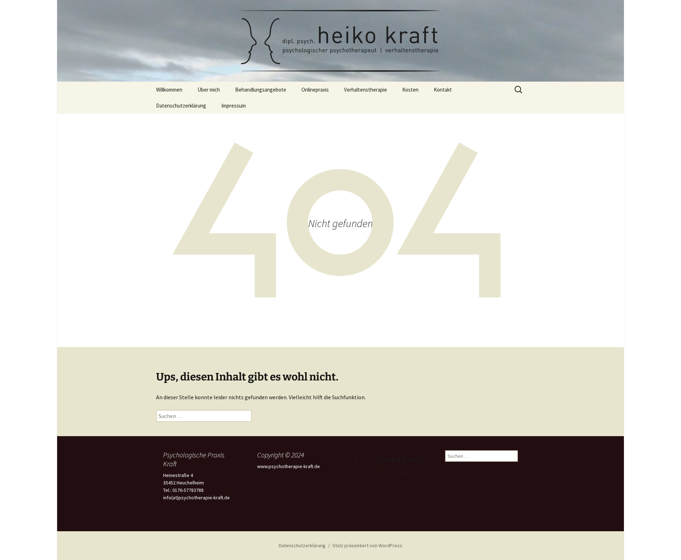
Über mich (209, 89)
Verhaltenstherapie (365, 89)
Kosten (410, 89)
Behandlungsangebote (260, 89)
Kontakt (443, 89)
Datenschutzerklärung (181, 105)
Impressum (233, 105)
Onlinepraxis (315, 89)
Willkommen (169, 89)
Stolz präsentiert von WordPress (367, 545)
